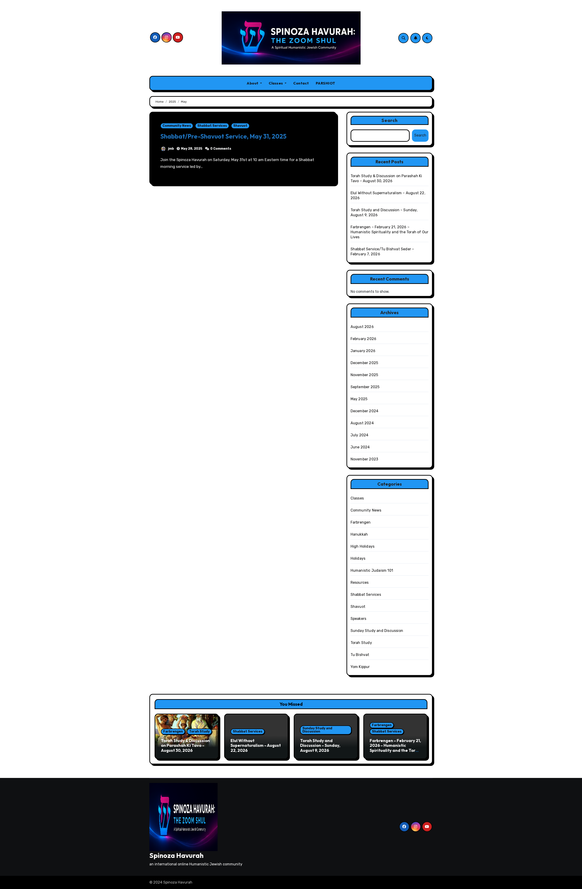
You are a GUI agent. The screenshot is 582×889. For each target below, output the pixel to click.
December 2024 (365, 411)
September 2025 (365, 387)
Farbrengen (361, 522)
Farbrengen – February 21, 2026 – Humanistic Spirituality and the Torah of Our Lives (390, 232)
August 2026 (362, 327)
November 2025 (364, 375)
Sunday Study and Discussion (377, 630)
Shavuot (240, 126)
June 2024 (360, 447)
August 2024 (362, 423)
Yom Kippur (360, 667)
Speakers (358, 618)
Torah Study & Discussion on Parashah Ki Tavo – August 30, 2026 (185, 745)
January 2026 (363, 351)
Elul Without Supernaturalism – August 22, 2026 (256, 745)
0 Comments (220, 149)
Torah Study (361, 643)
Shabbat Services (212, 126)
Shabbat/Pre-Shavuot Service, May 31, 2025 (223, 136)
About (253, 83)
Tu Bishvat (360, 655)
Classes (276, 83)
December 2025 (364, 363)
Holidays (358, 558)
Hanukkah (359, 534)
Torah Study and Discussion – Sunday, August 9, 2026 (320, 745)
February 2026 (363, 339)
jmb (171, 149)
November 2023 (364, 459)
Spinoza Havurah (176, 855)
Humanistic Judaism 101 (372, 570)
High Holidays (363, 546)
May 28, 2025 (191, 149)
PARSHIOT (325, 83)
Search (389, 120)
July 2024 (360, 435)
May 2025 (359, 399)
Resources (360, 582)
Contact (301, 83)
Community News (177, 126)
